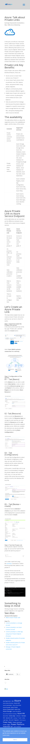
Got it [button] (15, 739)
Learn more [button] (6, 735)
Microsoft (11, 720)
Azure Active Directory (8, 703)
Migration (16, 720)
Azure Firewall (6, 707)
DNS (4, 718)
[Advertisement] (15, 658)
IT (18, 718)
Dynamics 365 (9, 718)
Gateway (15, 718)
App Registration (7, 701)
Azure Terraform (16, 711)
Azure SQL (17, 709)
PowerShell (6, 726)
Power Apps (7, 722)
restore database (17, 726)
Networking (17, 25)
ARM (13, 701)
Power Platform (17, 724)
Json (20, 718)
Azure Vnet (5, 715)
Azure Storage (7, 711)
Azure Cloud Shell (17, 705)
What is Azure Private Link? (13, 617)
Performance (23, 720)
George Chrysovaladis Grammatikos (15, 22)
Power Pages (6, 724)
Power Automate (17, 722)
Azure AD (17, 703)
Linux (23, 718)
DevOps (24, 716)
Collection (18, 715)
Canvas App (12, 716)
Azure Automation (7, 705)
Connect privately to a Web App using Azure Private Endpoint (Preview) (14, 634)
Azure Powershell (8, 709)
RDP (12, 726)
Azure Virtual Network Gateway (10, 713)
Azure (12, 25)
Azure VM (21, 713)
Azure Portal (14, 707)
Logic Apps (5, 720)
